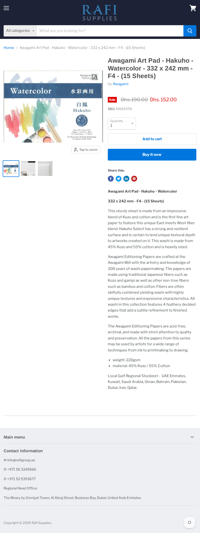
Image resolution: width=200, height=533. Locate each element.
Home (9, 48)
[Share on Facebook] (111, 179)
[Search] (189, 30)
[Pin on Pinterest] (134, 179)
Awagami (121, 84)
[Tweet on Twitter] (118, 179)
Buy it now (151, 154)
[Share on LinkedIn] (126, 179)
